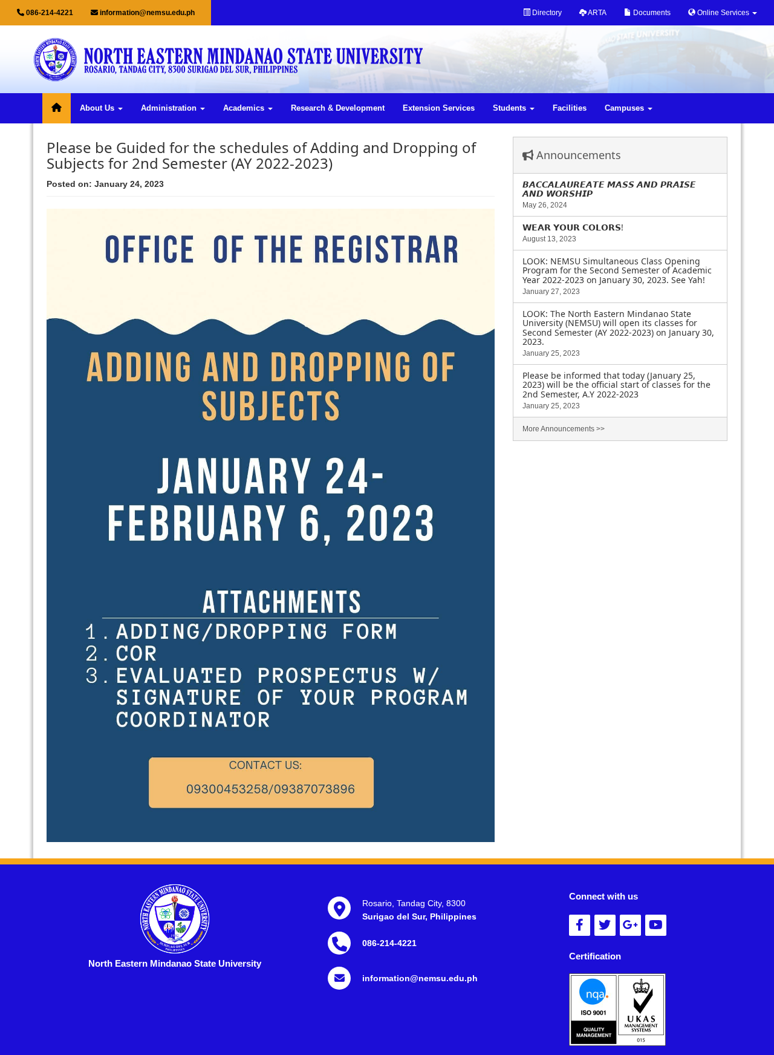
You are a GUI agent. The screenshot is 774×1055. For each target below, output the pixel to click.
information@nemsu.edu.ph (146, 12)
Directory (546, 12)
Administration (170, 108)
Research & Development (338, 108)
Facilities (570, 108)
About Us (98, 108)
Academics (245, 108)
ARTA (597, 12)
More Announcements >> (563, 429)
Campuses (625, 108)
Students (510, 108)
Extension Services (439, 108)
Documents (651, 12)
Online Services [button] (723, 12)
